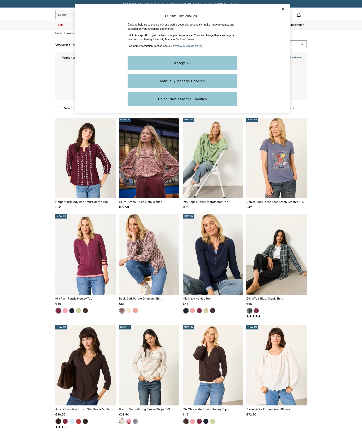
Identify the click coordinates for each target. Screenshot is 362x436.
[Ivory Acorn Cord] (128, 310)
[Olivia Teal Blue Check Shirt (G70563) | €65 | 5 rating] (276, 316)
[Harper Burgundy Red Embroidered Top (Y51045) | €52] (85, 158)
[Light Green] (78, 310)
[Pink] (256, 310)
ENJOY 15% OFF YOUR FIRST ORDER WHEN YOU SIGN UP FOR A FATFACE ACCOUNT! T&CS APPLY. (181, 3)
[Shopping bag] (298, 14)
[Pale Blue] (71, 421)
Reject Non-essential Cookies (182, 98)
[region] (182, 58)
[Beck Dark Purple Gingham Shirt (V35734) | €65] (149, 254)
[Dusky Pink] (65, 310)
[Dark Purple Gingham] (122, 310)
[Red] (78, 421)
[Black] (85, 421)
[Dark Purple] (65, 421)
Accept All (182, 62)
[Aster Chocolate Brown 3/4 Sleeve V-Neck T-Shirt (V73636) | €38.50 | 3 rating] (85, 427)
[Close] (283, 9)
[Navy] (71, 310)
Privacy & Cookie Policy (188, 46)
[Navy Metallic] (135, 421)
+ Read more (295, 57)
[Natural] (122, 421)
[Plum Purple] (58, 310)
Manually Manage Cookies (182, 80)
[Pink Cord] (135, 310)
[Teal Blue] (249, 310)
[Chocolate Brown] (85, 310)
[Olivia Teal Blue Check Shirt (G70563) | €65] (276, 254)
